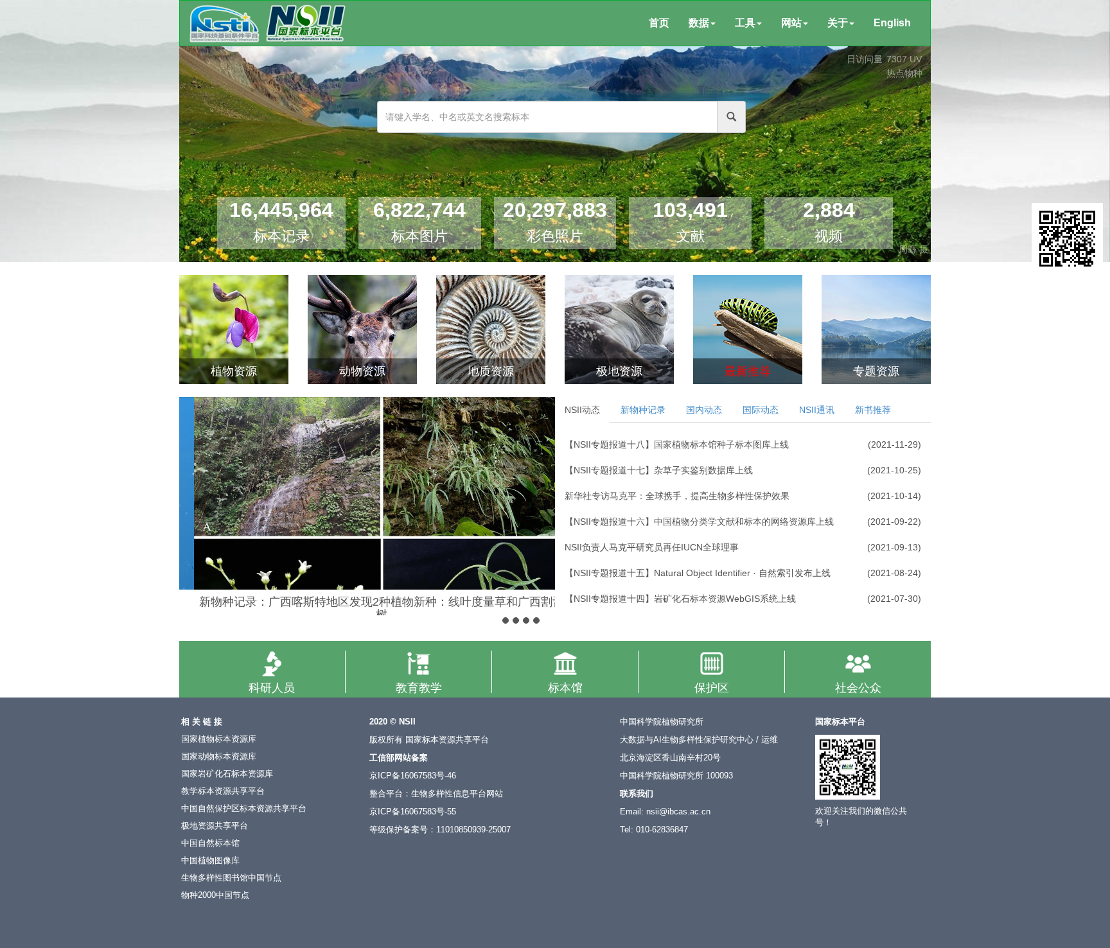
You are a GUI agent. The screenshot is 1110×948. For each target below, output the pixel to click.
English (892, 22)
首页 (659, 22)
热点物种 (904, 73)
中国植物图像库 (210, 860)
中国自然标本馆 (210, 843)
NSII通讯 (816, 410)
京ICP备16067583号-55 (412, 811)
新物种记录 (643, 410)
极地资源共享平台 (214, 825)
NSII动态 (582, 410)
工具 (745, 22)
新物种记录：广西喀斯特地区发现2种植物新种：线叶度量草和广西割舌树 (367, 608)
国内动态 (704, 410)
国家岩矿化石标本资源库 (227, 773)
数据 (699, 22)
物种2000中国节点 (215, 895)
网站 (791, 22)
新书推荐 (873, 410)
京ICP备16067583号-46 (412, 775)
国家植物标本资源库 (218, 739)
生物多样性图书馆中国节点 (231, 877)
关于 (837, 22)
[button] (190, 491)
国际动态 (761, 410)
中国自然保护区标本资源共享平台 (243, 808)
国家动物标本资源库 (218, 756)
